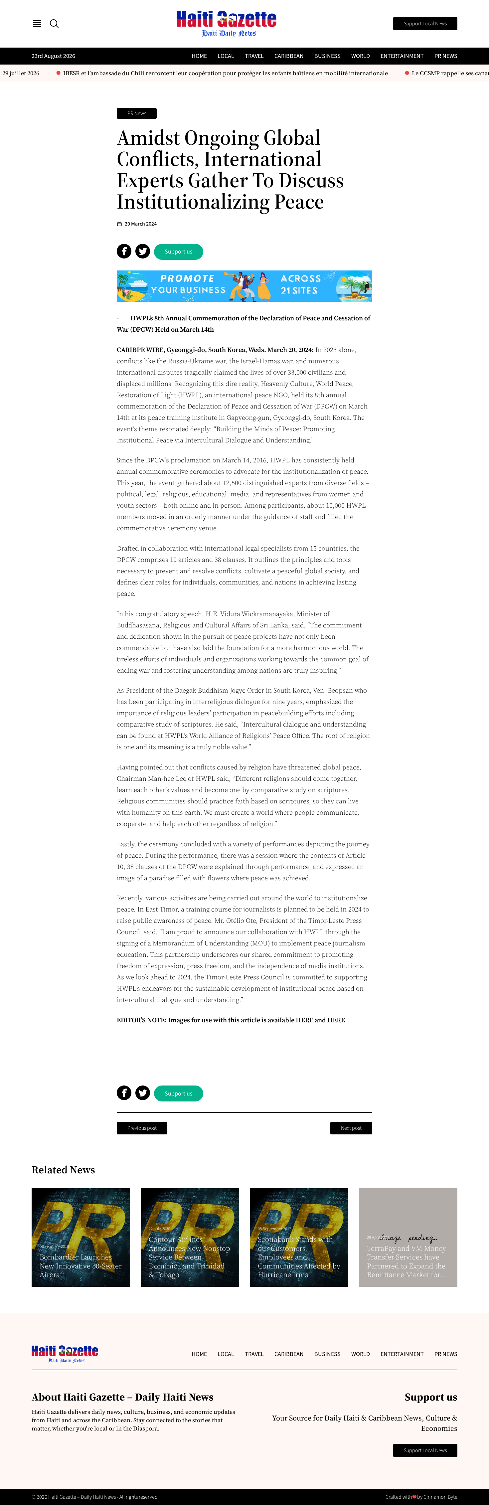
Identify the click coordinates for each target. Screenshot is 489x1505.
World (360, 56)
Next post (351, 1128)
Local (226, 56)
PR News (445, 56)
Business (327, 56)
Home (199, 56)
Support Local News (425, 23)
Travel (254, 56)
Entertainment (402, 56)
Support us (179, 252)
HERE (304, 1020)
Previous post (142, 1128)
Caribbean (289, 56)
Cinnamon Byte (440, 1497)
